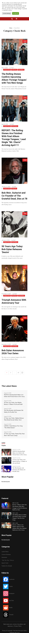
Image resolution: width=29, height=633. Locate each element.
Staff (12, 68)
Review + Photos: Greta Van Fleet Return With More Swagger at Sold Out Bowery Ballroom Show (19, 507)
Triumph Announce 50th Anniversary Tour (14, 301)
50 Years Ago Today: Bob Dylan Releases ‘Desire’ (12, 249)
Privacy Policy (17, 626)
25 (18, 373)
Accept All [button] (15, 13)
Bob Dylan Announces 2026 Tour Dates (13, 352)
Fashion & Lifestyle (7, 566)
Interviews (4, 557)
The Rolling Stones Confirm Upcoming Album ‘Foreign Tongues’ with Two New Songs (14, 78)
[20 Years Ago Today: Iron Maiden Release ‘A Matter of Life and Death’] (6, 460)
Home (10, 28)
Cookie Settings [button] (6, 13)
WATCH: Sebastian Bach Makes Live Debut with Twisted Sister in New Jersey (14, 395)
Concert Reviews (6, 554)
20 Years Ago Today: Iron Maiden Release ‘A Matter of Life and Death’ (13, 403)
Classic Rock (7, 70)
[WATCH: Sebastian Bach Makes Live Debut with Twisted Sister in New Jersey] (6, 452)
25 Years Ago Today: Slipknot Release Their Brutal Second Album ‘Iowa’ (14, 419)
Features (14, 70)
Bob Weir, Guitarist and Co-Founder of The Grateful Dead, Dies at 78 (14, 195)
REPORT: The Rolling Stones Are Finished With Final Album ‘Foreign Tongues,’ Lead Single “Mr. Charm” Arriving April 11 (14, 138)
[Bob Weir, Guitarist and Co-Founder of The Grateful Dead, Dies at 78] (14, 171)
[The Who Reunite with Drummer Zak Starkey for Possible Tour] (6, 469)
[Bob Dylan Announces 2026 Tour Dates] (14, 328)
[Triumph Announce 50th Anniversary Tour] (14, 278)
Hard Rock (14, 295)
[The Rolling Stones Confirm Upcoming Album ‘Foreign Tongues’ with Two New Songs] (14, 52)
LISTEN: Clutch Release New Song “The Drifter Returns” (13, 426)
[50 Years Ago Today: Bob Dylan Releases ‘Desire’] (14, 224)
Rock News (21, 70)
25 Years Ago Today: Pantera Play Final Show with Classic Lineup (14, 434)
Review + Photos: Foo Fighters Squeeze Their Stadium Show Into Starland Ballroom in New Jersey (19, 527)
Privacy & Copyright (7, 631)
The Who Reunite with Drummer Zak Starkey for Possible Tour (13, 411)
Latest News (5, 552)
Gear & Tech (5, 563)
